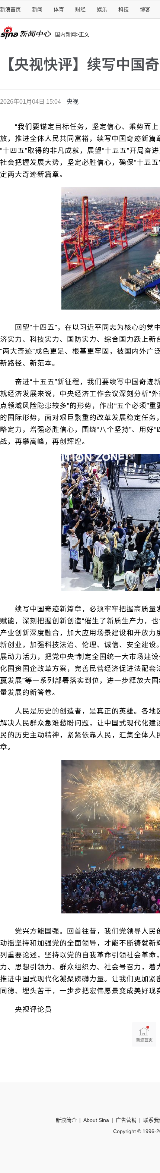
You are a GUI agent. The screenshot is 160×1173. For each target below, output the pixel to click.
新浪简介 (66, 1120)
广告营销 (126, 1120)
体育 (59, 9)
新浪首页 (10, 9)
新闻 (37, 9)
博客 (145, 9)
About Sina (96, 1120)
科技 (123, 9)
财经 (80, 9)
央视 (73, 101)
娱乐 (102, 9)
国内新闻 (65, 34)
